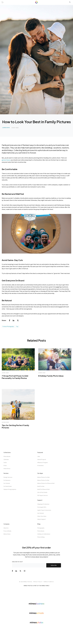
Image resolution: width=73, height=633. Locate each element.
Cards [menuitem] (5, 462)
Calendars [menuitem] (6, 459)
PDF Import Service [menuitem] (42, 495)
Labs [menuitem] (38, 456)
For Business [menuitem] (7, 480)
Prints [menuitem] (5, 465)
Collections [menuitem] (7, 452)
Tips (17, 326)
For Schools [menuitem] (7, 483)
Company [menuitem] (6, 524)
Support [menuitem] (39, 500)
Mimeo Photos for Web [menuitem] (43, 477)
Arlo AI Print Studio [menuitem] (42, 492)
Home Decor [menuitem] (7, 468)
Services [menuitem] (6, 473)
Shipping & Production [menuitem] (43, 504)
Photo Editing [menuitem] (41, 537)
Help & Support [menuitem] (41, 519)
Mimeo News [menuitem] (7, 534)
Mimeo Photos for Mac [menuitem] (43, 480)
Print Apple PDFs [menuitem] (41, 507)
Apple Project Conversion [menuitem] (44, 510)
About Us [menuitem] (6, 528)
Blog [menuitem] (38, 524)
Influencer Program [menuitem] (42, 462)
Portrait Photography (8, 326)
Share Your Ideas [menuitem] (41, 516)
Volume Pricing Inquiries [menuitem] (10, 489)
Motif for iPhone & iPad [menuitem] (43, 489)
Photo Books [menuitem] (7, 456)
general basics (6, 160)
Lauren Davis (6, 127)
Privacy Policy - (38, 581)
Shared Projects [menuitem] (41, 459)
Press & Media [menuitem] (7, 531)
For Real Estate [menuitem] (8, 486)
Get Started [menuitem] (40, 513)
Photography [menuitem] (40, 528)
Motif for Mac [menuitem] (40, 486)
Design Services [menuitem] (8, 477)
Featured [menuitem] (40, 452)
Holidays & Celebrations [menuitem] (43, 534)
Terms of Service (48, 581)
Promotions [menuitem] (40, 465)
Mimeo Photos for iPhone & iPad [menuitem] (45, 483)
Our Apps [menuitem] (40, 473)
